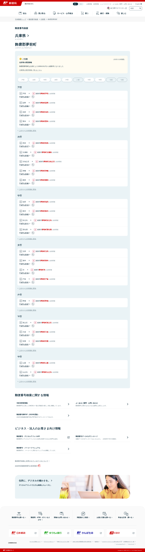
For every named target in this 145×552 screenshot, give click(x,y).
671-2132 (25, 155)
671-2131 (25, 282)
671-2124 (25, 254)
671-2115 (25, 335)
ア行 (22, 80)
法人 (81, 4)
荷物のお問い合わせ (61, 517)
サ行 (45, 80)
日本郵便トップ (20, 19)
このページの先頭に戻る (27, 130)
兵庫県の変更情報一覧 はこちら (30, 70)
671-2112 (25, 205)
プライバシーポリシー (49, 541)
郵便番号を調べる (18, 517)
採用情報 (96, 4)
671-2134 (25, 233)
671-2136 (25, 183)
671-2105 (25, 174)
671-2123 (25, 366)
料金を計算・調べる (125, 517)
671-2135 (25, 264)
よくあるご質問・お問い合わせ (122, 4)
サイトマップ (131, 544)
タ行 (56, 80)
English (137, 4)
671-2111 (25, 223)
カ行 (34, 80)
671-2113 (25, 165)
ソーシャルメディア (120, 544)
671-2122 (25, 124)
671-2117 (25, 146)
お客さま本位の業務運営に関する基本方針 (82, 541)
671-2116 (25, 273)
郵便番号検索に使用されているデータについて (31, 461)
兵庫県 (43, 19)
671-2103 (25, 326)
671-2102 (25, 214)
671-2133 (25, 97)
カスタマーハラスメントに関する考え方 (111, 541)
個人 (75, 4)
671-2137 (25, 304)
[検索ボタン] (140, 8)
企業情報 (89, 4)
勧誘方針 (97, 541)
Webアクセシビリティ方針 (63, 541)
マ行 (89, 80)
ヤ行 (100, 80)
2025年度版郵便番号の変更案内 (26, 466)
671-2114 (25, 115)
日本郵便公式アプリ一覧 (128, 541)
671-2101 (25, 375)
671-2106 (25, 106)
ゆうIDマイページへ (117, 8)
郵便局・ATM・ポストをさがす (40, 518)
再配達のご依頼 (82, 517)
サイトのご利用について (35, 541)
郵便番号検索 (33, 19)
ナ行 (67, 80)
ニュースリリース (105, 4)
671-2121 (25, 344)
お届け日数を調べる (104, 517)
